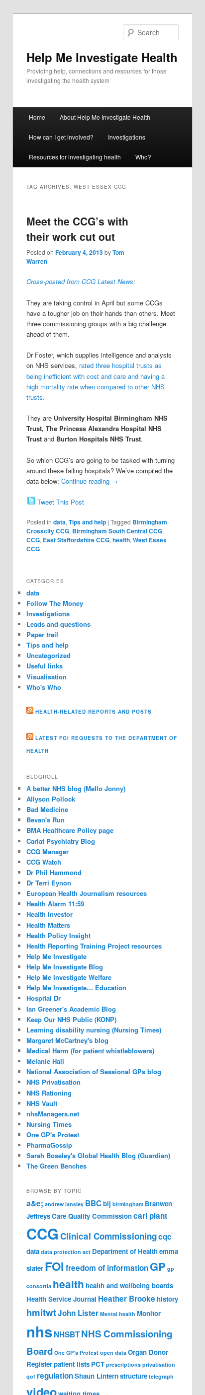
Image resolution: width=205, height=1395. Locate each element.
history (167, 1299)
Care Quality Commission (92, 1216)
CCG (33, 539)
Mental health (117, 1314)
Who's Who (43, 687)
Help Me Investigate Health (102, 57)
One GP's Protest (52, 1134)
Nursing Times (49, 1124)
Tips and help (87, 521)
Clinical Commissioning (108, 1236)
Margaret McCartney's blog (67, 1040)
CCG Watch (43, 862)
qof (30, 1376)
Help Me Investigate (56, 956)
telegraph (161, 1376)
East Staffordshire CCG (76, 539)
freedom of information (107, 1267)
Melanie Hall (45, 1061)
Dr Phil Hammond (54, 872)
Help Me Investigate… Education (76, 987)
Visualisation (46, 676)
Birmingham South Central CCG (117, 530)
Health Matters (48, 925)
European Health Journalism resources (86, 893)
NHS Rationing (49, 1093)
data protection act (66, 1251)
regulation (55, 1375)
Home (37, 117)
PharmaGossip (49, 1145)
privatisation (158, 1364)
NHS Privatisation (53, 1082)
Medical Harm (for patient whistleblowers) (90, 1050)
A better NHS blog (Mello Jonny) (75, 788)
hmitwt (41, 1312)
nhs (39, 1331)
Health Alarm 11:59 (55, 903)
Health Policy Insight (58, 935)
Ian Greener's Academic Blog (71, 1009)
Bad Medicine (47, 809)
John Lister (78, 1313)
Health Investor (49, 914)
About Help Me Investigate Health (105, 117)
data (59, 521)
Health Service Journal (61, 1299)
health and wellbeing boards (129, 1285)
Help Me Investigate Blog (64, 966)
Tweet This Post (60, 502)
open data (113, 1352)
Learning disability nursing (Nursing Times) (93, 1029)
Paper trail (42, 634)
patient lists (72, 1364)
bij (107, 1203)
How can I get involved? (61, 137)
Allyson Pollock (50, 799)
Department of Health (125, 1251)
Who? (143, 156)
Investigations (126, 137)
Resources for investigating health (75, 156)
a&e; (34, 1203)
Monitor (149, 1313)
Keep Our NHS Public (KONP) (71, 1019)
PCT (97, 1364)
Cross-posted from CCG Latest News (79, 281)
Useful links (44, 665)
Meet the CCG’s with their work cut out (77, 229)
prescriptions (123, 1364)
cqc (165, 1236)
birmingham (127, 1204)
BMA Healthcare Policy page (69, 830)
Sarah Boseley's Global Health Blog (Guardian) (98, 1155)
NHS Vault (41, 1103)
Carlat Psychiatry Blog (60, 841)
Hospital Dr (43, 998)
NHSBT (67, 1334)
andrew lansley (64, 1204)
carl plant (150, 1215)
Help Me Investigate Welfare (68, 977)
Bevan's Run (45, 819)
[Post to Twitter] (30, 502)
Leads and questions (58, 624)
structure (133, 1376)
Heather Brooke (126, 1298)
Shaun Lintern (96, 1376)
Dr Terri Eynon (48, 882)
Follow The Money (54, 603)
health (121, 539)
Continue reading (89, 481)
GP (158, 1266)
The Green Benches (56, 1166)
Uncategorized (48, 655)
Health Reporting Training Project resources (94, 946)
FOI (54, 1265)
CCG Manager (47, 851)
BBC (93, 1203)
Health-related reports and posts (93, 711)
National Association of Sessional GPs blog (93, 1071)
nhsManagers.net (52, 1113)
